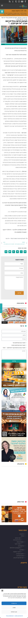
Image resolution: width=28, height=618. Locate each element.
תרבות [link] (19, 17)
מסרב (14, 607)
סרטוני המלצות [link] (17, 551)
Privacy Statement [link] (10, 615)
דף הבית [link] (25, 17)
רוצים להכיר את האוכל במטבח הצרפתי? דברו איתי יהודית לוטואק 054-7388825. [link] (14, 13)
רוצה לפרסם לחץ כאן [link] (19, 557)
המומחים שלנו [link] (20, 542)
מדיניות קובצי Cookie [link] (18, 615)
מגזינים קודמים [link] (20, 555)
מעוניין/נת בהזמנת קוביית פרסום (16, 347)
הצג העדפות (14, 612)
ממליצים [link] (22, 549)
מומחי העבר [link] (18, 543)
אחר (4, 347)
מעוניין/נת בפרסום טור (19, 342)
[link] (2, 12)
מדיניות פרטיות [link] (17, 540)
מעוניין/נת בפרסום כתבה (18, 345)
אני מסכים (14, 603)
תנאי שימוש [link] (18, 538)
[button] (2, 590)
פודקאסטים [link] (21, 546)
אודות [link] (22, 536)
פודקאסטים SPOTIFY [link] (15, 547)
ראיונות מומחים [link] (20, 553)
